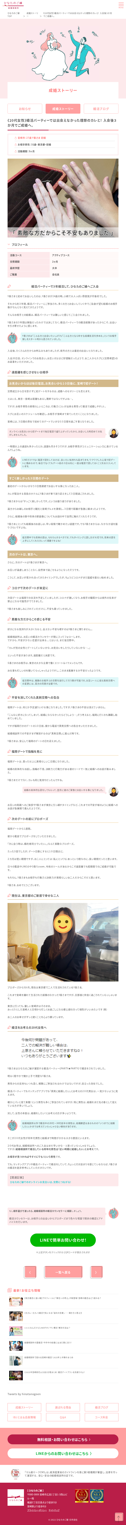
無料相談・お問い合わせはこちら (64, 1439)
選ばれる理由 (63, 1407)
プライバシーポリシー (37, 1510)
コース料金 (101, 1417)
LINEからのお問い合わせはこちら (64, 1453)
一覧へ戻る (63, 1272)
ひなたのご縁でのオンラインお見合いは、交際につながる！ (40, 1182)
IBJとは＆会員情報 (24, 1417)
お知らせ (25, 109)
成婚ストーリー (63, 109)
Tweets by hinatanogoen (24, 1394)
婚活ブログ (101, 109)
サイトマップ (54, 1510)
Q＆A (63, 1417)
